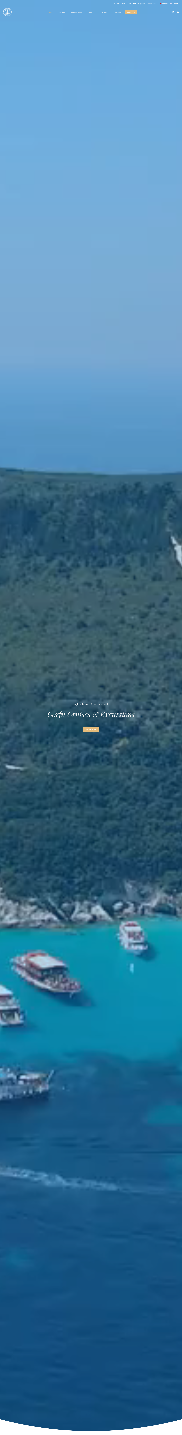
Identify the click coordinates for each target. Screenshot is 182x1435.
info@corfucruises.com (146, 3)
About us (92, 12)
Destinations (76, 12)
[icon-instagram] (174, 12)
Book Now (131, 12)
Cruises (62, 12)
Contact (118, 12)
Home (50, 12)
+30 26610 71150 (124, 3)
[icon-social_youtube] (178, 12)
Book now (91, 729)
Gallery (105, 12)
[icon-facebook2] (169, 12)
